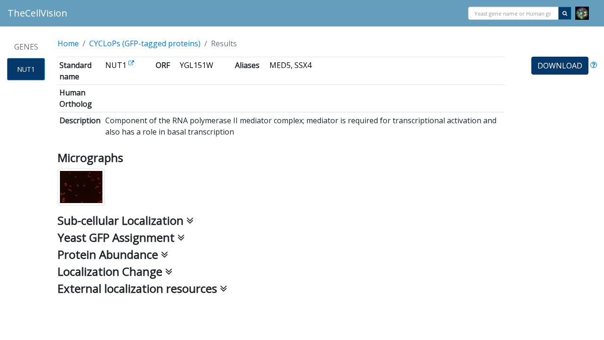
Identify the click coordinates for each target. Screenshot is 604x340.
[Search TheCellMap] (582, 13)
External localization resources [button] (139, 288)
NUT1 (26, 69)
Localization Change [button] (111, 271)
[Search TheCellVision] (564, 13)
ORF (163, 65)
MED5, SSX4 (290, 65)
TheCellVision (37, 13)
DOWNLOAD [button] (559, 65)
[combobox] (513, 13)
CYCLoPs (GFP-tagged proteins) (145, 43)
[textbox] (513, 14)
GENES (26, 47)
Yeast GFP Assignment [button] (117, 237)
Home (68, 43)
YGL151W (196, 65)
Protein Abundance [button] (109, 254)
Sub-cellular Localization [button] (122, 220)
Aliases (247, 65)
